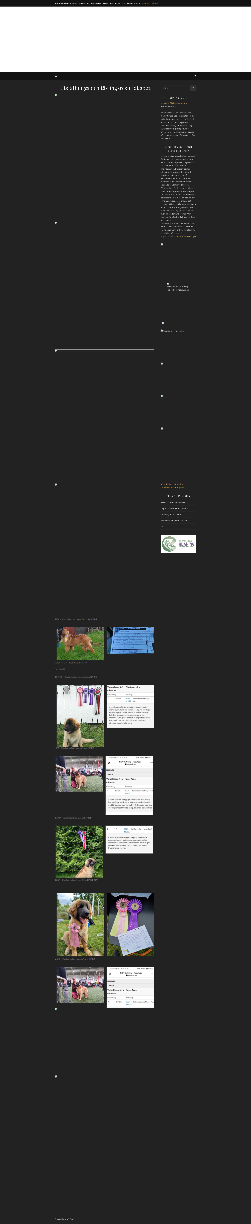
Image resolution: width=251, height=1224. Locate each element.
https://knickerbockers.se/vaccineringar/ (179, 236)
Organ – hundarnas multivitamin (175, 508)
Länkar (155, 3)
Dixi (162, 526)
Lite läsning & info (131, 3)
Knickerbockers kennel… (66, 3)
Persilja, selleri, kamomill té (173, 502)
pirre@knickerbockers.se (176, 103)
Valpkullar (96, 3)
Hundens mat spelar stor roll (174, 520)
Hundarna (84, 3)
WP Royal (71, 1219)
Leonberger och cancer (171, 514)
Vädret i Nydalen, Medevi (172, 484)
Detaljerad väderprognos (172, 487)
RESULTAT (146, 3)
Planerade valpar (111, 3)
